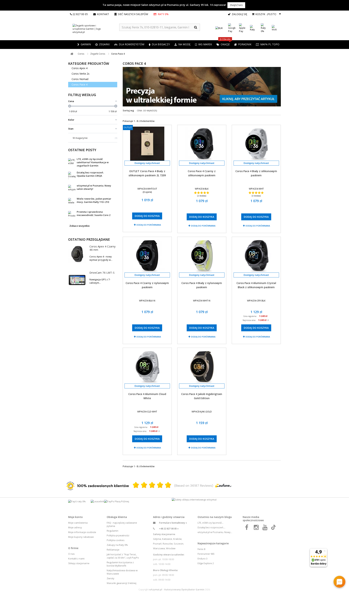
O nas (71, 553)
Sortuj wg (128, 110)
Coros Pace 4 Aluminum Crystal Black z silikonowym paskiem (256, 285)
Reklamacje (113, 549)
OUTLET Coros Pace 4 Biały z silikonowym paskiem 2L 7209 (147, 173)
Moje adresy (75, 527)
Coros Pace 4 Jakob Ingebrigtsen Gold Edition (201, 396)
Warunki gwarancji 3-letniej (121, 583)
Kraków (177, 539)
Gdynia (157, 539)
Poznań (157, 543)
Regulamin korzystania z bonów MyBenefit (120, 564)
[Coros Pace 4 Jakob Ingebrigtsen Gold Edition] (201, 366)
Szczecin (178, 543)
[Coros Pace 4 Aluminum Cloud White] (147, 366)
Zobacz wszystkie (79, 225)
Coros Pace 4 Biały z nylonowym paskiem (201, 285)
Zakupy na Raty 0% (117, 545)
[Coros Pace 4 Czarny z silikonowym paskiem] (201, 144)
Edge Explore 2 (206, 563)
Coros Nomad (80, 79)
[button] (102, 44)
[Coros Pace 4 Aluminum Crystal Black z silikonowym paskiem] (256, 256)
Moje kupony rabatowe (81, 537)
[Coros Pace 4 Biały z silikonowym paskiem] (256, 144)
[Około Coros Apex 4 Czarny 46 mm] (77, 254)
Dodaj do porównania (149, 224)
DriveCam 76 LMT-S (102, 272)
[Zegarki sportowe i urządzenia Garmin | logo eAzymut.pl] (94, 29)
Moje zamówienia (78, 522)
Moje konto (75, 517)
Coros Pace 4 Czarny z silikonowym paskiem (202, 173)
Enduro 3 (202, 558)
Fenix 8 (201, 549)
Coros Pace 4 (79, 84)
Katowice (167, 539)
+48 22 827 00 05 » (169, 528)
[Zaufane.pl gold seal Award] (70, 486)
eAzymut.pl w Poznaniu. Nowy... (215, 532)
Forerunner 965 (206, 553)
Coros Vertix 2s (80, 73)
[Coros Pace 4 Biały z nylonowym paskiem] (201, 256)
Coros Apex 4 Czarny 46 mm (102, 248)
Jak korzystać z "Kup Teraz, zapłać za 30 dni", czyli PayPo (123, 556)
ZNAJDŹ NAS (236, 5)
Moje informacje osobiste (82, 532)
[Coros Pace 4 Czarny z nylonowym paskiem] (147, 256)
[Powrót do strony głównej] (71, 54)
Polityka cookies (116, 540)
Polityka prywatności (118, 535)
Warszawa (159, 548)
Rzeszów (168, 543)
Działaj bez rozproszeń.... (211, 527)
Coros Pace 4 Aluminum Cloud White (147, 396)
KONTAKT (103, 14)
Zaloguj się (239, 14)
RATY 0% (163, 14)
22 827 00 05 (80, 14)
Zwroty (110, 578)
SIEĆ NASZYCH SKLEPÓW (133, 14)
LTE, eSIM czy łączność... (210, 522)
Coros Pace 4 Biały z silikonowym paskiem (256, 173)
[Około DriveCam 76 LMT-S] (77, 280)
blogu (228, 517)
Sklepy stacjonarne (78, 563)
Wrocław (170, 548)
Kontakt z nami (76, 558)
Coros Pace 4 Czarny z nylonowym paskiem (147, 285)
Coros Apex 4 (79, 68)
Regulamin (112, 530)
